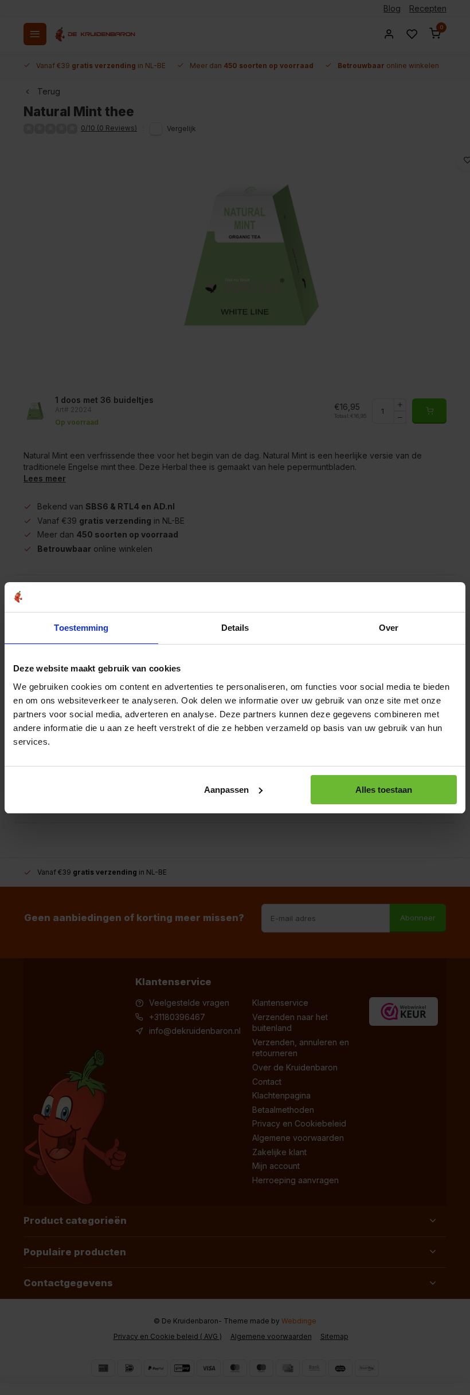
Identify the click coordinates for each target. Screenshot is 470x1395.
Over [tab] (388, 628)
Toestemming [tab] (81, 628)
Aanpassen (226, 790)
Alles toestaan (383, 790)
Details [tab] (235, 628)
